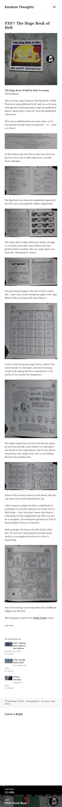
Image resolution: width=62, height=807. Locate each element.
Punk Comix (40, 617)
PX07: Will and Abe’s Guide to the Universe (19, 646)
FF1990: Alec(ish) (17, 678)
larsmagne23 (33, 701)
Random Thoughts (19, 7)
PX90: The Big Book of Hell (19, 661)
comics (47, 701)
